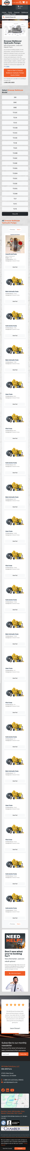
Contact (20, 1113)
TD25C (15, 178)
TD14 (15, 117)
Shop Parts (4, 1111)
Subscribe (23, 1054)
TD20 (15, 148)
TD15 (15, 123)
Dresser (17, 12)
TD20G (15, 168)
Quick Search (10, 17)
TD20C (15, 158)
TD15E (15, 138)
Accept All (20, 1148)
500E (15, 107)
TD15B (15, 128)
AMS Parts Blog (16, 1111)
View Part (15, 267)
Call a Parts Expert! (16, 973)
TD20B (15, 153)
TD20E (15, 163)
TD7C (15, 204)
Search (9, 1111)
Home (4, 12)
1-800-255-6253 (14, 2)
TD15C (15, 133)
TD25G (15, 188)
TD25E (15, 183)
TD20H (15, 173)
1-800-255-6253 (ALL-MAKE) (13, 1080)
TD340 (15, 193)
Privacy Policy (10, 1113)
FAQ (16, 1113)
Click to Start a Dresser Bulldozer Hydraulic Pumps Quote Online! (15, 73)
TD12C (15, 112)
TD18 (15, 143)
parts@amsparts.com (10, 1082)
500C (15, 102)
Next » (19, 229)
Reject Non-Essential (7, 1148)
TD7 (15, 199)
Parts (10, 12)
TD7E (15, 209)
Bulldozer (24, 12)
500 (15, 97)
